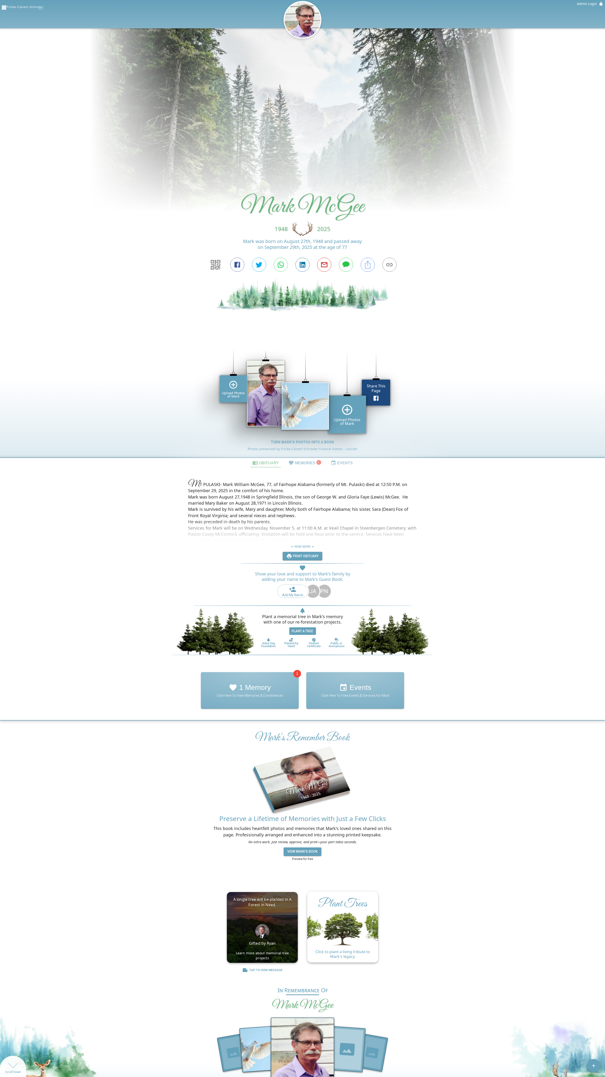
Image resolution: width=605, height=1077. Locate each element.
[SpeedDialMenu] (593, 1065)
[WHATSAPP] (281, 265)
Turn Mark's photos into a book (302, 442)
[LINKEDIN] (302, 265)
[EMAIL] (324, 265)
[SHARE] (368, 265)
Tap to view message (265, 970)
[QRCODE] (215, 265)
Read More (302, 546)
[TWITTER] (259, 265)
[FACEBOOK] (237, 265)
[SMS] (346, 265)
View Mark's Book (302, 851)
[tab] (266, 462)
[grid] (302, 396)
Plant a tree (302, 631)
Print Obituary (305, 556)
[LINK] (389, 265)
